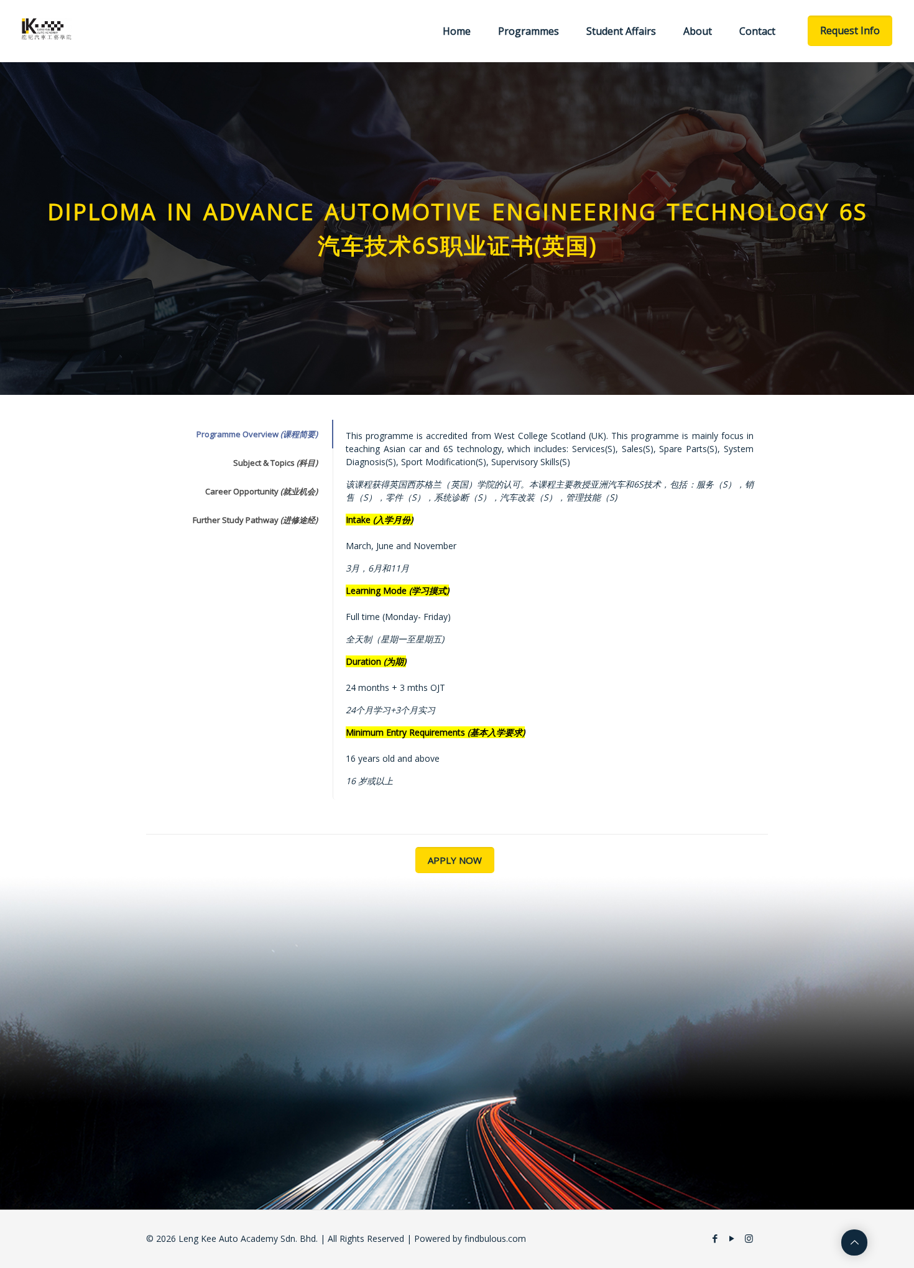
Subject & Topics (275, 462)
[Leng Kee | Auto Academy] (47, 28)
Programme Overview (257, 434)
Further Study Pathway (255, 519)
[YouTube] (732, 1238)
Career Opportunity (261, 491)
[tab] (239, 434)
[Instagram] (748, 1238)
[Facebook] (715, 1238)
